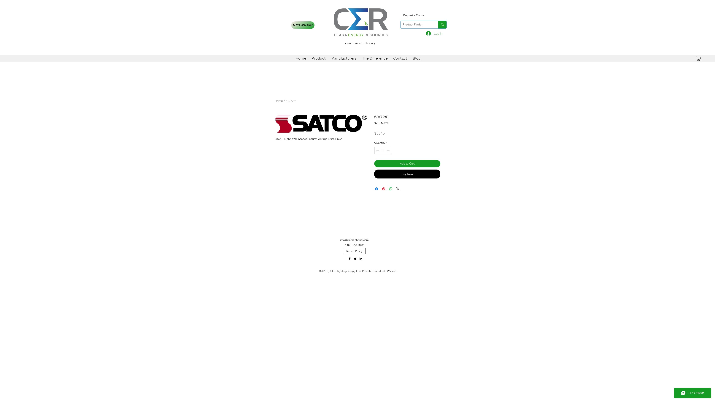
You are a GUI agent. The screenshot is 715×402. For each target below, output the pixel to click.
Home (279, 101)
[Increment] (388, 150)
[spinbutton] (383, 150)
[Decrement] (377, 150)
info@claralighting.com (354, 240)
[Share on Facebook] (376, 189)
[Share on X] (398, 189)
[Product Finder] (442, 24)
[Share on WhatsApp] (391, 189)
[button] (699, 59)
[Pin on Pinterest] (384, 189)
